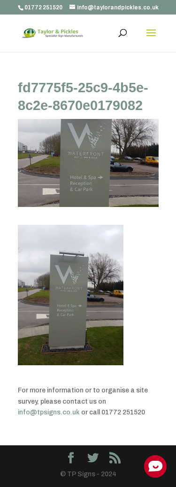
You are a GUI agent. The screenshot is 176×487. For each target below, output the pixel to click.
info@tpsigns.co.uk (49, 412)
